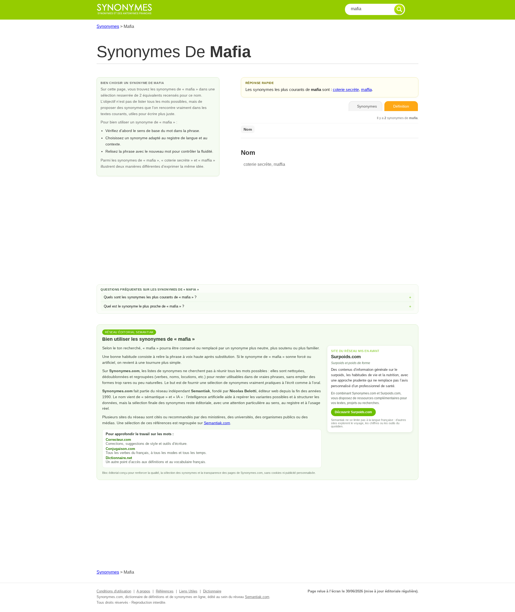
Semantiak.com (217, 423)
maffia (366, 89)
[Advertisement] (257, 237)
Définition (401, 106)
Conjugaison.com (120, 449)
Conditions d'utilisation (114, 591)
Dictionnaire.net (119, 458)
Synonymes (108, 26)
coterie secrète (346, 89)
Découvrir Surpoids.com (353, 412)
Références (165, 591)
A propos (143, 591)
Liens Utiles (188, 591)
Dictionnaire (212, 591)
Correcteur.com (118, 440)
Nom (248, 129)
